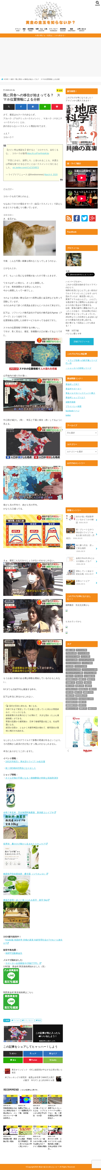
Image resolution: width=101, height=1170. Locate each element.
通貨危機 (71, 705)
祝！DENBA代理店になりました (20, 768)
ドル (69, 666)
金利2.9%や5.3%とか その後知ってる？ (86, 561)
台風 (87, 683)
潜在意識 (81, 696)
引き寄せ (71, 689)
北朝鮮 (70, 683)
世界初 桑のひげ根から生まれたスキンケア (24, 844)
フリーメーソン (89, 669)
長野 (83, 708)
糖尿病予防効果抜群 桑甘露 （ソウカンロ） (24, 874)
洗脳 (70, 696)
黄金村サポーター (73, 389)
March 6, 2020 (51, 174)
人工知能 (89, 676)
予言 (78, 676)
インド (85, 656)
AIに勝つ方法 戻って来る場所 (85, 548)
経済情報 (31, 30)
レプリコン (90, 673)
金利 (82, 705)
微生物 (83, 689)
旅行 (78, 692)
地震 (79, 686)
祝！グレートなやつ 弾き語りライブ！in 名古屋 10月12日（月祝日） (81, 534)
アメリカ (81, 650)
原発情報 (63, 30)
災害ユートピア (83, 582)
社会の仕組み (86, 699)
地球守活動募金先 (13, 953)
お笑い (70, 650)
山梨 (88, 686)
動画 (91, 679)
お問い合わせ (81, 30)
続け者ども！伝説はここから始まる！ (51, 35)
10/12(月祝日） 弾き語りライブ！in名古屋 (25, 761)
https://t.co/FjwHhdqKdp (38, 153)
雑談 (24, 30)
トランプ (87, 663)
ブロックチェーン (74, 673)
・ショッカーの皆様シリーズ (78, 368)
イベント (18, 30)
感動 (92, 689)
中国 (69, 676)
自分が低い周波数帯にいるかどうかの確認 (85, 519)
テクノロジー (53, 30)
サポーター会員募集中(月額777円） (22, 963)
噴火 (70, 686)
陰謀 (71, 30)
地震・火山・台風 (41, 30)
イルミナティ (72, 656)
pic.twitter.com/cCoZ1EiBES (26, 167)
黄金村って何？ (72, 384)
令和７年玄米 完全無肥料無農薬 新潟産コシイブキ (28, 812)
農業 (82, 702)
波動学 (88, 692)
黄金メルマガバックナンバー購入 (80, 393)
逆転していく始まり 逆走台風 (86, 572)
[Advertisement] (50, 58)
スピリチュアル (86, 660)
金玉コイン (72, 708)
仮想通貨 (71, 679)
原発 (79, 683)
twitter (68, 415)
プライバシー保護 (73, 406)
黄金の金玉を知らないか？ (49, 1167)
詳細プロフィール (82, 342)
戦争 (69, 692)
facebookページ (72, 411)
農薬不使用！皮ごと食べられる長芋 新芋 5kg (25, 900)
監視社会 (71, 699)
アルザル (71, 653)
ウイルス (16, 1020)
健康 (7, 1020)
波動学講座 (70, 402)
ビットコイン (73, 669)
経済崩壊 (71, 702)
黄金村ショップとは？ (75, 397)
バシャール (80, 666)
